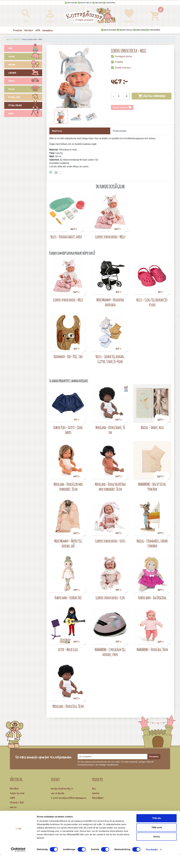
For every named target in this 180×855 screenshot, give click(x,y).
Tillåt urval (156, 827)
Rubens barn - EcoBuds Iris (68, 598)
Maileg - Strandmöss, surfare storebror (152, 543)
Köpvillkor (14, 788)
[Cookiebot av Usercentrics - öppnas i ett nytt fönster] (18, 849)
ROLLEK (11, 89)
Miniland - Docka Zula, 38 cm (68, 706)
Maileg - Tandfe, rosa (152, 427)
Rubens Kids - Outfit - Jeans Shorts (68, 430)
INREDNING (12, 64)
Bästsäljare (97, 797)
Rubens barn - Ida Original (152, 598)
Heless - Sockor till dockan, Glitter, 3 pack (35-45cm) (110, 359)
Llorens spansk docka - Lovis (110, 541)
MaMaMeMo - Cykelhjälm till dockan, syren (110, 652)
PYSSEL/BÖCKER (15, 105)
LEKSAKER (12, 72)
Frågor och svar (17, 793)
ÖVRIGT (11, 113)
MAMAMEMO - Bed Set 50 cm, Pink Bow (152, 486)
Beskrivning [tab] (57, 130)
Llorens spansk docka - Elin (110, 598)
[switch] (82, 849)
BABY (10, 48)
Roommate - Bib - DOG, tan (68, 356)
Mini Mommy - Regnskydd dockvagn (110, 302)
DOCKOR (11, 56)
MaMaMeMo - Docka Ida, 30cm (152, 649)
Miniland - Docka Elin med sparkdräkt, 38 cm (68, 486)
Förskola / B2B (17, 802)
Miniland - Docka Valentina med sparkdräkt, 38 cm (110, 486)
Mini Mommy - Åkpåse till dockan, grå (68, 543)
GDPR (12, 797)
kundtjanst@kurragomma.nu (72, 797)
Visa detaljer (152, 849)
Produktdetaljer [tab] (119, 130)
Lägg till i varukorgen (151, 96)
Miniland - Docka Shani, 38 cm (110, 430)
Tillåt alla (156, 818)
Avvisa (156, 836)
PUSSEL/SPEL (14, 97)
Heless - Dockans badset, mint (66, 237)
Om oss (13, 807)
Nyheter (95, 793)
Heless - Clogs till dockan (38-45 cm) (152, 302)
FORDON (11, 81)
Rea (93, 788)
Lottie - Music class (68, 649)
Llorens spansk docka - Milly (110, 237)
